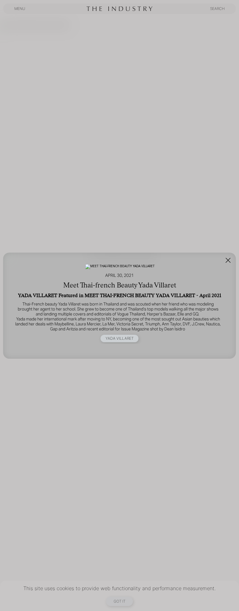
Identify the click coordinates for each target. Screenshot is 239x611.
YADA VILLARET (119, 338)
